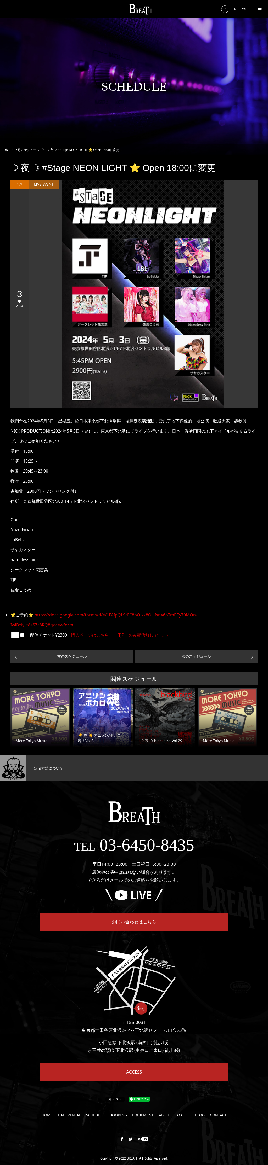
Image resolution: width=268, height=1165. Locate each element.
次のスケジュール (196, 656)
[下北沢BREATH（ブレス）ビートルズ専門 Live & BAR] (140, 9)
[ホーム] (7, 149)
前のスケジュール (72, 656)
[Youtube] (143, 1138)
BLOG (200, 1115)
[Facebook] (122, 1138)
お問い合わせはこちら (134, 922)
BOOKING (118, 1115)
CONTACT (218, 1115)
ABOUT (165, 1115)
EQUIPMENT (143, 1115)
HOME (47, 1115)
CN (244, 9)
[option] (45, 768)
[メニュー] (259, 9)
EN (234, 9)
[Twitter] (130, 1138)
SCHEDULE (95, 1115)
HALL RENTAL (69, 1115)
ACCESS (134, 1072)
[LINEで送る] (139, 1098)
